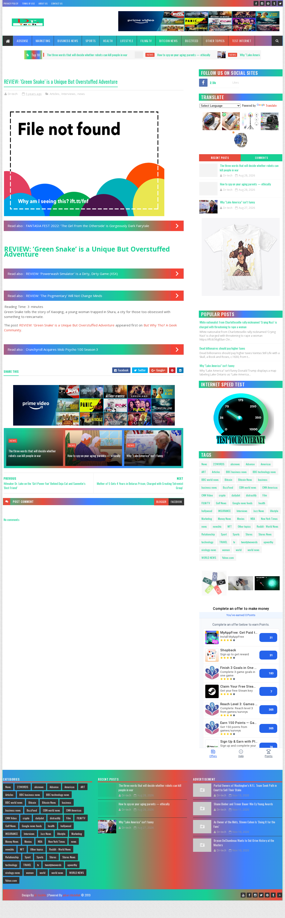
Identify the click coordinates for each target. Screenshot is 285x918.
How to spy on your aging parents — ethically (121, 54)
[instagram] (262, 3)
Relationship (208, 534)
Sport (224, 534)
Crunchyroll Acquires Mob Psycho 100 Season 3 (62, 349)
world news (253, 550)
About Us (43, 3)
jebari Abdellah (71, 895)
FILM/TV (206, 503)
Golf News (221, 503)
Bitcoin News (168, 40)
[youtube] (243, 895)
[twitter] (280, 3)
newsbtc (217, 526)
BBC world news (210, 480)
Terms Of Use (28, 3)
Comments (261, 158)
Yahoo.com (228, 557)
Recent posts (220, 158)
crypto (222, 495)
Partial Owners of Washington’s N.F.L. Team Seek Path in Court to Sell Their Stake (245, 787)
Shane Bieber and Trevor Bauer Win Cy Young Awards (243, 804)
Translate (271, 105)
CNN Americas (270, 487)
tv (234, 542)
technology (207, 542)
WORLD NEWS (209, 557)
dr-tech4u (40, 895)
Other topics (215, 40)
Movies (240, 518)
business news (209, 487)
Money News (224, 518)
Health (108, 40)
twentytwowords (249, 542)
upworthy (268, 542)
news (88, 54)
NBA (252, 518)
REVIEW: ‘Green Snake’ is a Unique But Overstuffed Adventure (66, 325)
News (204, 464)
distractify (251, 495)
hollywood (207, 511)
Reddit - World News (267, 526)
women (226, 550)
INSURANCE (224, 511)
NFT (230, 526)
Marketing (43, 40)
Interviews (68, 94)
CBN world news (247, 487)
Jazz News (258, 511)
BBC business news (236, 472)
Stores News (265, 534)
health (262, 503)
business (262, 480)
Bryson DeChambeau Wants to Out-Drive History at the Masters (244, 842)
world (239, 550)
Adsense (22, 40)
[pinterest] (268, 3)
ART (204, 472)
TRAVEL (223, 542)
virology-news (209, 550)
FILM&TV (146, 40)
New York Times (269, 518)
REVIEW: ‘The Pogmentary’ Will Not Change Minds (64, 295)
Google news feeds (242, 503)
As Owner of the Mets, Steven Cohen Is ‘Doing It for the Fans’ (244, 824)
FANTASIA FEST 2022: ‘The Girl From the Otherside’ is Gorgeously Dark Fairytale (87, 225)
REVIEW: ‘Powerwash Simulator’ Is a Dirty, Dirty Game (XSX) (72, 273)
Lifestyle (126, 40)
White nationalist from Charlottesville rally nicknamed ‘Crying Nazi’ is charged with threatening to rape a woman (238, 324)
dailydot (236, 495)
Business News (67, 40)
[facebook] (256, 3)
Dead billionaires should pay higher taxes (222, 348)
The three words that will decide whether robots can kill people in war (32, 453)
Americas (266, 464)
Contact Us (56, 3)
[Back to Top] (279, 895)
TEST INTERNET (241, 40)
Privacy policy (11, 3)
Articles (54, 94)
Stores (249, 534)
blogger (161, 502)
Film (265, 495)
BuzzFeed (191, 40)
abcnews (235, 464)
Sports (91, 40)
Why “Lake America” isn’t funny (196, 54)
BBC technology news (264, 472)
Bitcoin (228, 480)
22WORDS (218, 464)
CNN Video (207, 495)
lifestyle (274, 511)
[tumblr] (274, 3)
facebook (176, 502)
